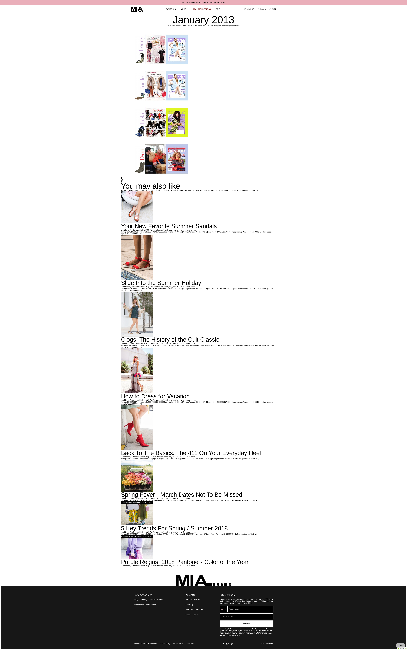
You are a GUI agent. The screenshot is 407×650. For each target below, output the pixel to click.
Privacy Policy (178, 644)
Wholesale (190, 610)
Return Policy (139, 605)
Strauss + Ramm (192, 615)
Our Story (189, 605)
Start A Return (151, 605)
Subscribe (246, 623)
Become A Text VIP (193, 600)
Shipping (143, 600)
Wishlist (250, 9)
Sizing (136, 600)
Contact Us (190, 644)
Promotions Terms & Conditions (145, 644)
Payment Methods (157, 600)
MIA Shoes (269, 643)
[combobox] (223, 609)
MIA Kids (199, 610)
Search (263, 9)
